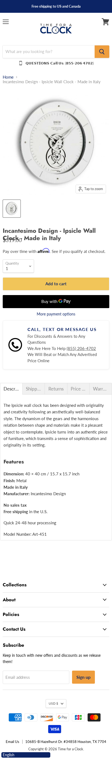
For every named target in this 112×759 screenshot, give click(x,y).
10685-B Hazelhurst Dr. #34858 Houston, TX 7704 (65, 741)
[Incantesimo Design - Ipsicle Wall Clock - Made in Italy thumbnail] (11, 208)
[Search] (102, 51)
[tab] (11, 389)
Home (8, 77)
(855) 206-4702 (81, 348)
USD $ (53, 703)
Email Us (12, 741)
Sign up (83, 677)
